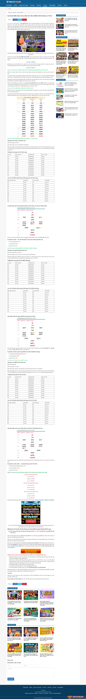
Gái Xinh (60, 5)
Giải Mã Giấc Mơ (71, 59)
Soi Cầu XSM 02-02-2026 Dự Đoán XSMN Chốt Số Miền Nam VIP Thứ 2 (46, 639)
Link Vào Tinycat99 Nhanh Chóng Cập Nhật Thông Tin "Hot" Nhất (30, 620)
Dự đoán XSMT (31, 67)
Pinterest (24, 19)
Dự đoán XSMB (31, 62)
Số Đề (15, 5)
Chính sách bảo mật (39, 691)
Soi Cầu (45, 5)
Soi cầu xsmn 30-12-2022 (13, 23)
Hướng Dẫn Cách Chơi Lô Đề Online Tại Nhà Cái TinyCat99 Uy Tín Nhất (47, 620)
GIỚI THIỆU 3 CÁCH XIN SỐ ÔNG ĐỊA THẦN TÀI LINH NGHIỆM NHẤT (61, 49)
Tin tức (65, 5)
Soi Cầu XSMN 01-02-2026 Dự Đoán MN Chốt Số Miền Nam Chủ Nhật (14, 655)
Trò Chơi (32, 5)
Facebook (15, 19)
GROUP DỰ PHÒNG (49, 500)
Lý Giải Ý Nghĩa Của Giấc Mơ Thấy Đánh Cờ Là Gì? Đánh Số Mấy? (73, 62)
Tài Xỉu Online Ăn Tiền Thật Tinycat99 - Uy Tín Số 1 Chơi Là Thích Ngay (14, 602)
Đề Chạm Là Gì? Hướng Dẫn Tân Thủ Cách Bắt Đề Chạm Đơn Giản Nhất (73, 76)
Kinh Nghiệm (52, 5)
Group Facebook (57, 693)
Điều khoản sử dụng (47, 691)
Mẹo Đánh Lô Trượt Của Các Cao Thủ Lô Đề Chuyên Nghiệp (61, 76)
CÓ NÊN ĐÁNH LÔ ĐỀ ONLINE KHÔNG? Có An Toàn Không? (73, 49)
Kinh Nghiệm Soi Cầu (60, 46)
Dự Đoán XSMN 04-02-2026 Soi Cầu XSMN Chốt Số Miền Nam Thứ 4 (14, 639)
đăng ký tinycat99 (17, 545)
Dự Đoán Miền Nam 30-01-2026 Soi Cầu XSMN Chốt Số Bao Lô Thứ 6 (47, 655)
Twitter (20, 19)
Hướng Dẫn (9, 5)
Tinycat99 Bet (23, 23)
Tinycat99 (27, 535)
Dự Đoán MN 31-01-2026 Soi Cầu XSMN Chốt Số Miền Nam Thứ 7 (31, 655)
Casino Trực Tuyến (23, 5)
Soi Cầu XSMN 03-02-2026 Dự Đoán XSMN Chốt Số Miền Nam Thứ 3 (31, 639)
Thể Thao (39, 5)
